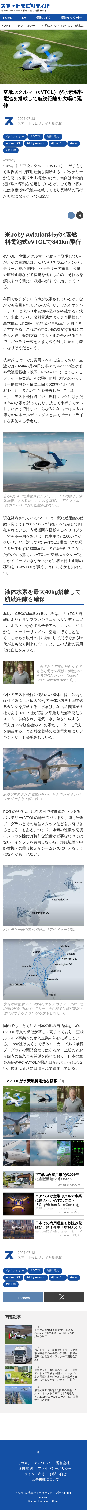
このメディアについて (34, 1463)
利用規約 (26, 1468)
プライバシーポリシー (55, 1468)
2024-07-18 (26, 119)
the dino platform (48, 1501)
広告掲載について (45, 1479)
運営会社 (63, 1463)
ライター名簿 (34, 1474)
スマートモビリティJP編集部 (40, 123)
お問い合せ (58, 1474)
